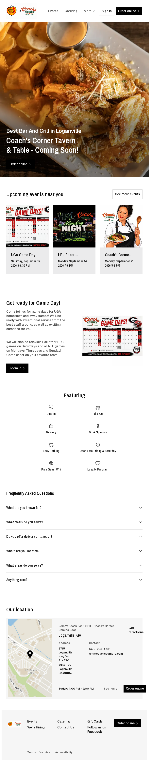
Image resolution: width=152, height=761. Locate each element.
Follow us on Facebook (96, 729)
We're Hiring (36, 727)
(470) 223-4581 (99, 649)
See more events (127, 194)
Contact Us (65, 727)
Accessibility (64, 752)
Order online (135, 688)
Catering (71, 11)
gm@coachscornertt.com (106, 654)
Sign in (107, 11)
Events (53, 11)
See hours (110, 688)
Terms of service (38, 752)
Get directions (136, 630)
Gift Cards (95, 721)
